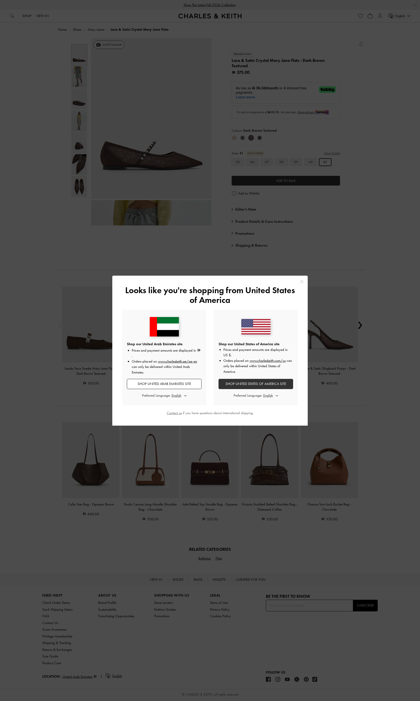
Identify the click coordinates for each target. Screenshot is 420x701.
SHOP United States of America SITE (256, 384)
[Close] (301, 281)
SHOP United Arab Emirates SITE (164, 384)
